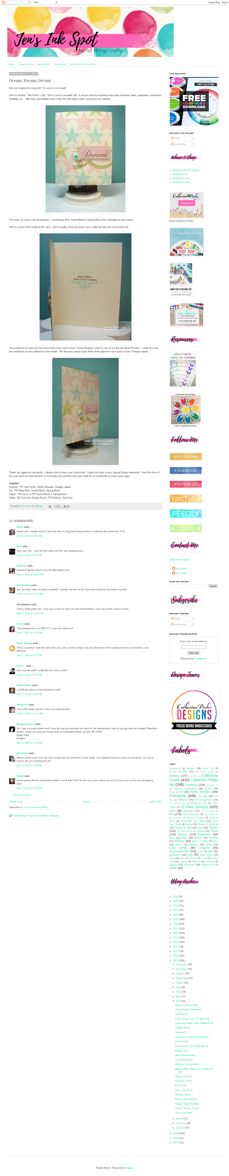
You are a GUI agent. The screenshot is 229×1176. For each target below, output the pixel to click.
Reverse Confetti (195, 818)
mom (172, 858)
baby (215, 841)
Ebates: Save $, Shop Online (83, 64)
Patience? (180, 1032)
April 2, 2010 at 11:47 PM (30, 713)
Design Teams (43, 64)
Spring (189, 824)
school (204, 858)
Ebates (172, 792)
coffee (209, 844)
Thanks (213, 827)
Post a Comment (22, 794)
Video (185, 837)
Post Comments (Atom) (36, 807)
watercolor (189, 864)
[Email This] (55, 506)
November (182, 969)
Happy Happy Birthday (187, 1103)
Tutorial (200, 831)
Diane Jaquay (24, 643)
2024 (176, 896)
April (178, 1001)
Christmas (191, 784)
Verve (172, 837)
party (182, 858)
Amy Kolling (24, 585)
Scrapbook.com (180, 178)
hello (190, 854)
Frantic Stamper (200, 791)
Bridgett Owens (25, 724)
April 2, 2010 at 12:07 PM (30, 613)
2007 (176, 1142)
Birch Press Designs (204, 772)
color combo (178, 847)
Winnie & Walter (200, 841)
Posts (176, 138)
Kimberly (22, 565)
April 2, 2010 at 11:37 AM (30, 594)
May (178, 996)
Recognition (60, 64)
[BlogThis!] (58, 506)
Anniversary (175, 768)
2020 (176, 914)
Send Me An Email (179, 559)
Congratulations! (184, 1059)
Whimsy (180, 841)
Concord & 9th (212, 785)
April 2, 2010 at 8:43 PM (29, 694)
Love (172, 810)
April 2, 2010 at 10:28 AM (30, 574)
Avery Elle (208, 768)
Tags (200, 827)
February (181, 1123)
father (200, 851)
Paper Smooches (190, 814)
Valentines (204, 834)
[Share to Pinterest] (68, 506)
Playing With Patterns (186, 1099)
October (180, 973)
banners (179, 845)
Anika (20, 526)
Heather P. (22, 704)
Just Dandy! (181, 1014)
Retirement (177, 818)
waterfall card (207, 865)
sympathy (210, 861)
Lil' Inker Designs (194, 807)
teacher (173, 864)
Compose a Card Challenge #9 (191, 1046)
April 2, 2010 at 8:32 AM (29, 536)
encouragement (179, 851)
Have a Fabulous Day (186, 1005)
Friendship (177, 796)
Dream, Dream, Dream (187, 1108)
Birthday (174, 775)
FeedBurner (200, 658)
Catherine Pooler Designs (185, 170)
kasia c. (21, 665)
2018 (176, 923)
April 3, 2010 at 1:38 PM (29, 765)
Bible (184, 771)
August (180, 982)
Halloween (183, 799)
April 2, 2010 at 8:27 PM (29, 674)
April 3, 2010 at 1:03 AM (29, 742)
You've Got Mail (183, 1112)
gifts (210, 851)
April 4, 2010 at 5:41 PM (29, 788)
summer (184, 861)
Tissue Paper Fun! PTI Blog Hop (192, 1018)
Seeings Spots (182, 1094)
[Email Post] (49, 506)
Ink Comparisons (204, 799)
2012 (176, 951)
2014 (176, 942)
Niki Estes (22, 753)
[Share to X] (62, 506)
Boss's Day (193, 776)
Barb (19, 546)
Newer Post (16, 801)
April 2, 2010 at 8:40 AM (29, 555)
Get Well (202, 796)
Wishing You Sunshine (187, 1064)
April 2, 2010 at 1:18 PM (29, 632)
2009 (176, 1133)
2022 (176, 905)
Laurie (20, 623)
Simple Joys (181, 1050)
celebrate (193, 844)
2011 (176, 955)
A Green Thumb (183, 1080)
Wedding (213, 837)
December (182, 964)
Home (11, 64)
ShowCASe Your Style (192, 821)
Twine (214, 830)
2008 (176, 1138)
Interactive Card (199, 803)
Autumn (191, 768)
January (180, 1127)
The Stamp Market (185, 831)
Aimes (20, 776)
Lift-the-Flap (181, 1041)
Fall (181, 791)
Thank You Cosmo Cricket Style (192, 1037)
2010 (176, 960)
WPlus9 (198, 837)
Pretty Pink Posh (211, 814)
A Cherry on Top (180, 182)
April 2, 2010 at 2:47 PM (29, 655)
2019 (176, 919)
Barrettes (173, 772)
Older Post (155, 801)
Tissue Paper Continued (188, 1009)
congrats (204, 847)
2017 (176, 928)
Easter (208, 788)
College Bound (183, 1027)
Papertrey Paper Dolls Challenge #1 (194, 1023)
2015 (176, 937)
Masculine (188, 811)
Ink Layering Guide (177, 803)
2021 (176, 910)
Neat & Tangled (207, 811)
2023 (176, 901)
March (179, 1118)
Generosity (181, 1085)
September (182, 978)
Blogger (129, 1167)
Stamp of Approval (208, 824)
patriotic (193, 858)
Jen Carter (181, 568)
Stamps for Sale (26, 64)
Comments (179, 144)
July (178, 987)
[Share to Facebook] (65, 506)
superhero (196, 861)
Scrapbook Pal (180, 174)
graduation (175, 854)
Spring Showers (183, 1076)
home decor (206, 854)
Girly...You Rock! (184, 1090)
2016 (176, 933)
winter (173, 868)
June (179, 991)
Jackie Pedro (24, 685)
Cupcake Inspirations (185, 788)
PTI (171, 814)
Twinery (183, 834)
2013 (176, 946)
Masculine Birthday (185, 1055)
